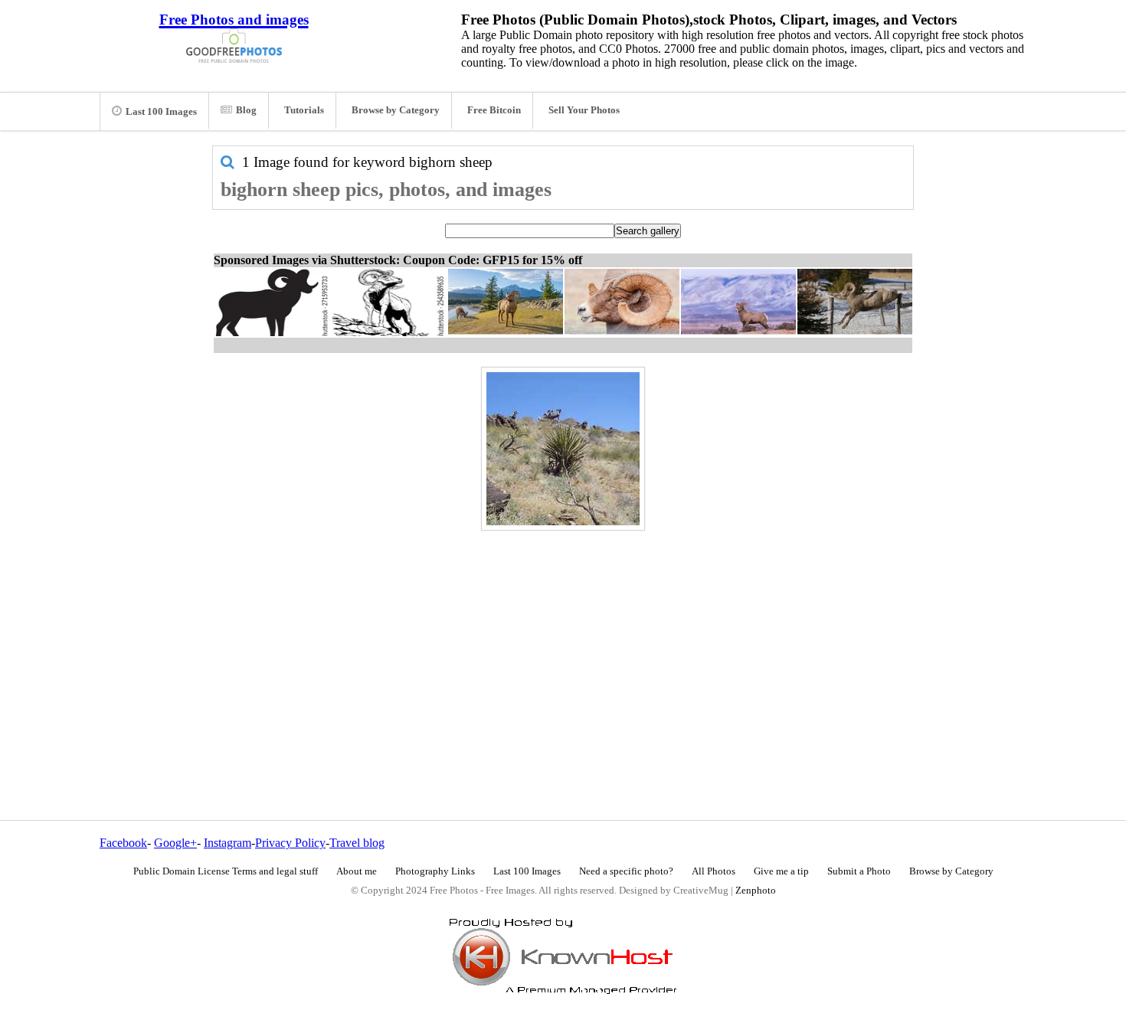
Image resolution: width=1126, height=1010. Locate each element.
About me (356, 871)
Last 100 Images (161, 111)
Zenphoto (755, 890)
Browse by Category (396, 110)
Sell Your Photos (584, 110)
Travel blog (357, 842)
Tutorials (304, 110)
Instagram (227, 842)
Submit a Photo (859, 871)
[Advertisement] (563, 642)
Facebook (123, 842)
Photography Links (435, 871)
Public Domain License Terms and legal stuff (225, 871)
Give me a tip (781, 871)
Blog (246, 110)
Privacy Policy (290, 842)
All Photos (713, 871)
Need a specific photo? (626, 871)
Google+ (175, 842)
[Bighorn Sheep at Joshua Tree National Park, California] (563, 449)
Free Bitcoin (494, 110)
